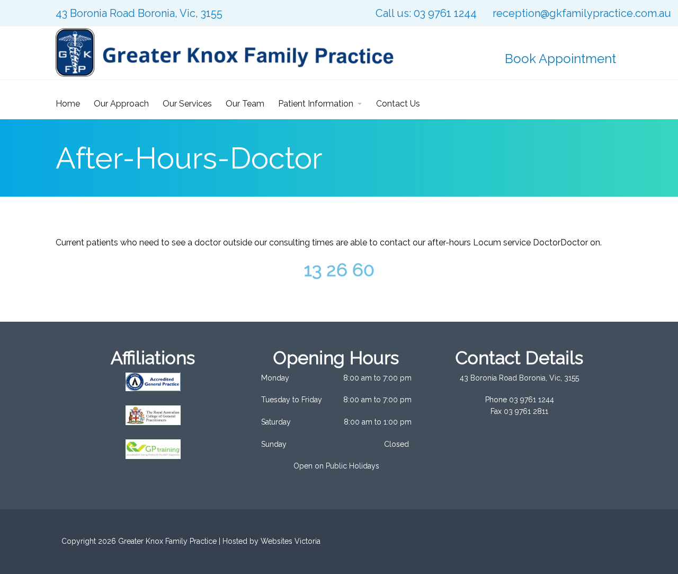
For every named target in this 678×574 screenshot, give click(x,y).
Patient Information (315, 104)
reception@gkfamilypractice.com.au (582, 13)
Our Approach (121, 104)
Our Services (187, 104)
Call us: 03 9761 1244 (426, 13)
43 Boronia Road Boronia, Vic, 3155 (139, 13)
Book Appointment (560, 58)
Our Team (245, 104)
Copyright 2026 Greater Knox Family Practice (139, 541)
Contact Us (398, 104)
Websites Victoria (290, 541)
